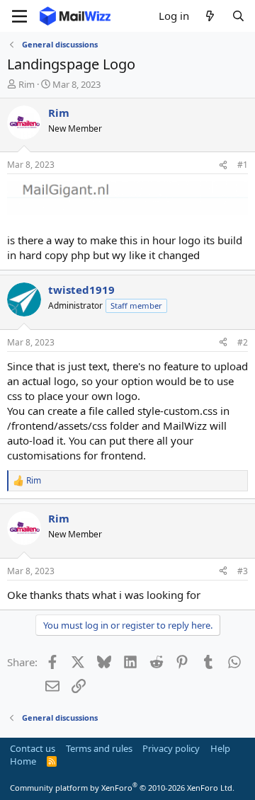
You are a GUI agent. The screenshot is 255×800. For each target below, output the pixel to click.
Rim (26, 84)
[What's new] (210, 16)
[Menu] (19, 16)
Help (220, 748)
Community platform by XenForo (122, 787)
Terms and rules (99, 748)
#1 (242, 165)
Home (23, 761)
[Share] (223, 165)
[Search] (238, 16)
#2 (242, 342)
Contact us (32, 748)
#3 (242, 571)
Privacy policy (171, 748)
